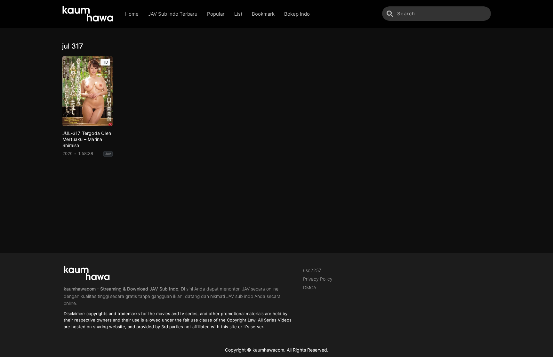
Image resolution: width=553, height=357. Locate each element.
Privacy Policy (318, 279)
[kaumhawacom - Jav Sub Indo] (89, 14)
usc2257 (312, 270)
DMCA (309, 287)
